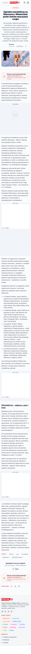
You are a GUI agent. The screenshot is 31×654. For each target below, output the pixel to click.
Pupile (5, 630)
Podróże (22, 624)
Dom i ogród (6, 621)
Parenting (14, 624)
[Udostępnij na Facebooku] (11, 586)
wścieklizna (6, 557)
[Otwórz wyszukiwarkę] (24, 2)
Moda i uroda (17, 621)
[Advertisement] (15, 215)
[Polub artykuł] (25, 46)
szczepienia (25, 554)
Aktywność (16, 618)
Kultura (5, 627)
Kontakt (5, 642)
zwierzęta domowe (17, 557)
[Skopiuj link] (19, 586)
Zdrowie (5, 624)
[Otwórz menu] (28, 2)
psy (18, 554)
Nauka (12, 630)
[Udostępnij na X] (15, 586)
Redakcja (11, 44)
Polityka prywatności (10, 637)
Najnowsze (6, 618)
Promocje (13, 627)
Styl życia (22, 627)
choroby (11, 554)
